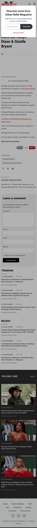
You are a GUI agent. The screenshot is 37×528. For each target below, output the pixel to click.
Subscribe (26, 27)
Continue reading (18, 32)
